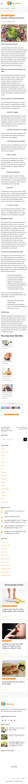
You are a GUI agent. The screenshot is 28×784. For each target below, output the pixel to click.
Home (13, 778)
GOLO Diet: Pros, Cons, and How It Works (7, 347)
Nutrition (12, 15)
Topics (18, 778)
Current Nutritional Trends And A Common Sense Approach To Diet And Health (7, 378)
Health (6, 15)
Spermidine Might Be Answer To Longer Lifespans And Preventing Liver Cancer (17, 743)
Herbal (3, 465)
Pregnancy (4, 475)
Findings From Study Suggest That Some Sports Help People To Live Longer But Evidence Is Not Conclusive (7, 395)
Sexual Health (5, 489)
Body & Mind (4, 452)
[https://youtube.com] (11, 720)
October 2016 (5, 572)
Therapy (3, 495)
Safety (2, 485)
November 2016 (5, 569)
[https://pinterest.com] (14, 720)
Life (2, 469)
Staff (3, 21)
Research (3, 482)
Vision (2, 499)
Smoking (3, 492)
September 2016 (6, 575)
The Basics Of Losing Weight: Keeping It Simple (7, 362)
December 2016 (5, 565)
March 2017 (4, 555)
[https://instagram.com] (8, 720)
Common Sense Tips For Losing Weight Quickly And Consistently (13, 610)
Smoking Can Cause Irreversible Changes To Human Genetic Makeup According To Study (12, 646)
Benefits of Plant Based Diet (12, 516)
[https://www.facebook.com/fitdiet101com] (2, 720)
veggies (16, 414)
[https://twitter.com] (5, 720)
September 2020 (6, 545)
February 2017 (5, 559)
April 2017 (4, 552)
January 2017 (5, 562)
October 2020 (5, 542)
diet (6, 414)
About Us (24, 778)
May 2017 (4, 549)
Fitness (3, 455)
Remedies (4, 479)
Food (2, 15)
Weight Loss (4, 502)
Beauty (3, 449)
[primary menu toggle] (1, 3)
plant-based (11, 414)
